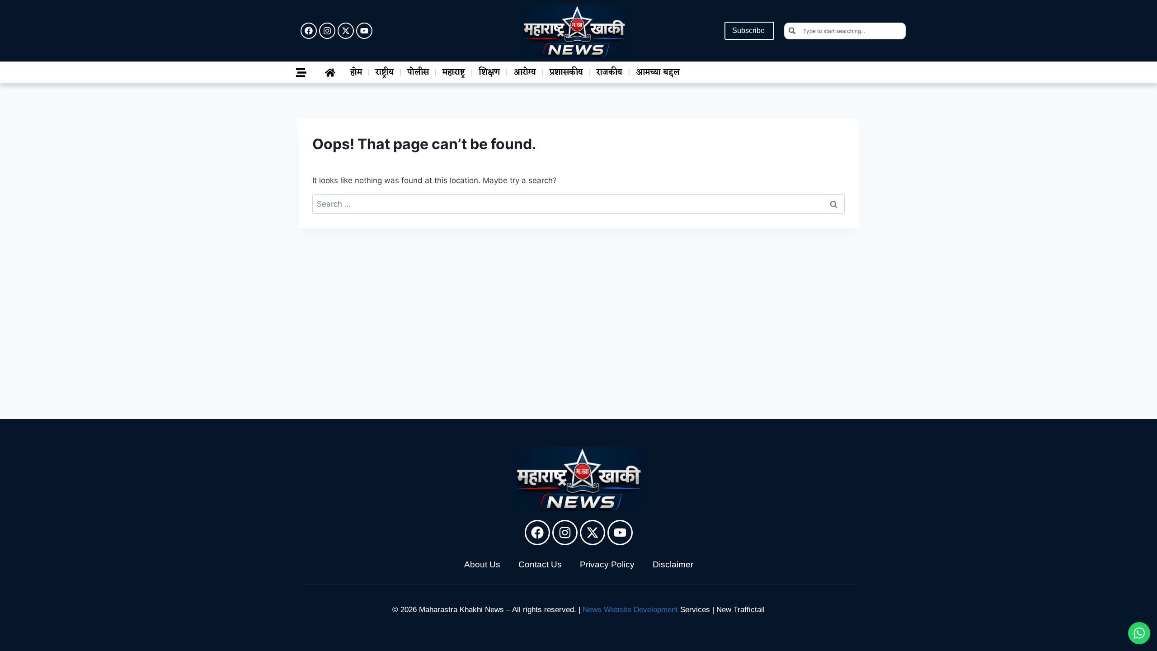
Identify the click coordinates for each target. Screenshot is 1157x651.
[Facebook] (309, 31)
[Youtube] (364, 31)
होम (356, 72)
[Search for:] (578, 203)
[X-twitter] (346, 31)
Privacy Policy (607, 564)
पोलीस (418, 72)
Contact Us (540, 564)
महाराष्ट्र (453, 72)
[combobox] (845, 31)
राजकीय (609, 72)
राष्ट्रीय (385, 72)
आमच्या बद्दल (658, 72)
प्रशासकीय (566, 72)
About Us (482, 564)
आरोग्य (524, 72)
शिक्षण (489, 72)
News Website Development (630, 609)
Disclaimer (673, 564)
